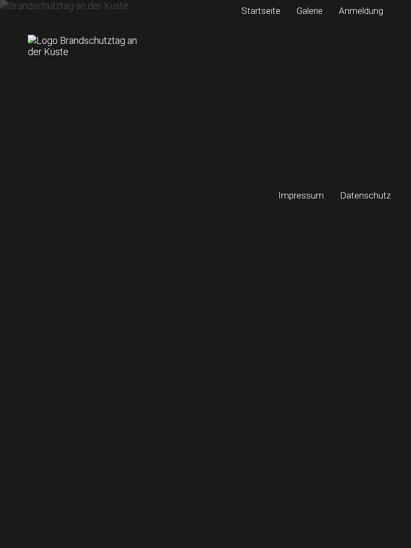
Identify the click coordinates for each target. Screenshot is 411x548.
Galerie (309, 10)
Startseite (260, 10)
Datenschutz (365, 195)
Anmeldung (361, 10)
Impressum (301, 195)
